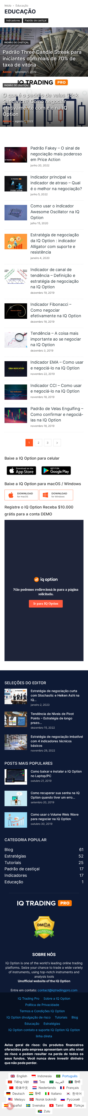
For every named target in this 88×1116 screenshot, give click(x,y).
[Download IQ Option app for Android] (56, 476)
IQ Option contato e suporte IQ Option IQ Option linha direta (44, 1033)
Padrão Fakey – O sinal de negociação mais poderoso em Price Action (56, 154)
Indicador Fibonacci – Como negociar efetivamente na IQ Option (55, 310)
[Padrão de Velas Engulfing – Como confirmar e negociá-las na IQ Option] (16, 415)
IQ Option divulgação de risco (29, 1017)
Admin (7, 72)
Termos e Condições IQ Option (42, 1011)
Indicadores (13, 20)
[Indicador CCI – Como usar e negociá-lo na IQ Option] (16, 392)
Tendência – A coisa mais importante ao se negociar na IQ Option (55, 339)
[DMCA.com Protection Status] (44, 938)
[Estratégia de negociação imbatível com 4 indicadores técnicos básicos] (16, 742)
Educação (32, 1023)
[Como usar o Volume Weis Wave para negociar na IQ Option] (16, 820)
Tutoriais (61, 1017)
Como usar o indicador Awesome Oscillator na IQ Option (54, 212)
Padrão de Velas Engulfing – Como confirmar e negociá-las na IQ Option (56, 414)
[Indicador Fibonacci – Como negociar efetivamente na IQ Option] (16, 311)
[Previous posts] (57, 442)
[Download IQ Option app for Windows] (56, 499)
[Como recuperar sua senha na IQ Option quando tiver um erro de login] (16, 798)
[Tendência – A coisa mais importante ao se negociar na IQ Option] (16, 340)
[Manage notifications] (10, 1106)
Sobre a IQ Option (57, 998)
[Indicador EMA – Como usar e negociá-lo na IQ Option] (16, 369)
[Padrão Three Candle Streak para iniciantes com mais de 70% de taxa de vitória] (44, 65)
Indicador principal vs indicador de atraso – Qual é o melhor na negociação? (56, 183)
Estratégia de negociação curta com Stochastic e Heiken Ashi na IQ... (55, 695)
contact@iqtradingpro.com (57, 990)
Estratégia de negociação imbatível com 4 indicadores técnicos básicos (57, 741)
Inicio (8, 5)
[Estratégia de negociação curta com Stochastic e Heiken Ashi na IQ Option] (16, 696)
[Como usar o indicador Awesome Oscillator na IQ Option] (16, 212)
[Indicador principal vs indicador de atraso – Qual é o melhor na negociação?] (16, 183)
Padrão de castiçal (35, 20)
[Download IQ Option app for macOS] (21, 499)
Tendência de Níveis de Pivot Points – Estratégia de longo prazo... (52, 718)
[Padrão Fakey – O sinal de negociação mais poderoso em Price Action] (16, 155)
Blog (75, 1017)
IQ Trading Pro (28, 998)
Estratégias (52, 1023)
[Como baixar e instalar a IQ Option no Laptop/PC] (16, 777)
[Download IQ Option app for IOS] (21, 476)
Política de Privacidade (42, 1005)
